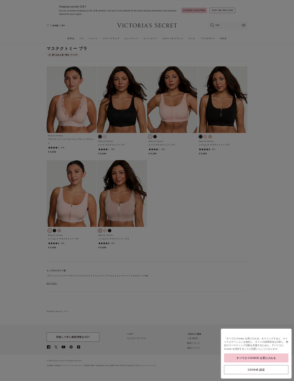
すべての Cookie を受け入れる (256, 357)
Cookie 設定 (256, 369)
